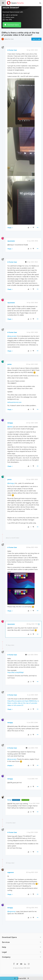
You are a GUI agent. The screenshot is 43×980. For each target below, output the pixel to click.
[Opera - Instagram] (28, 964)
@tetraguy (10, 483)
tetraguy (10, 423)
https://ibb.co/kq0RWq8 (15, 672)
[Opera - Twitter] (17, 964)
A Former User (12, 50)
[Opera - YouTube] (21, 964)
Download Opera (13, 25)
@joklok (10, 426)
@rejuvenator (12, 336)
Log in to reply (36, 39)
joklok (9, 364)
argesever (10, 872)
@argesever (11, 911)
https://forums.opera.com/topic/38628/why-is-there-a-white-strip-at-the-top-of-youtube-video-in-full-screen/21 (23, 703)
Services (6, 942)
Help (4, 947)
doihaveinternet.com (14, 402)
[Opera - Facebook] (13, 964)
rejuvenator (11, 241)
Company (6, 957)
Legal (4, 952)
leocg (9, 800)
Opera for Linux (9, 39)
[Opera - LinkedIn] (25, 964)
